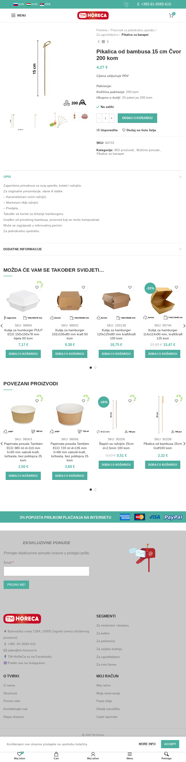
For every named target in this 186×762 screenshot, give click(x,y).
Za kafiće (103, 633)
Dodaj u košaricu (137, 118)
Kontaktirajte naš (15, 709)
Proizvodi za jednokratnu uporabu (132, 30)
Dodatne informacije (22, 249)
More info (147, 744)
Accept (170, 744)
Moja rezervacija (108, 693)
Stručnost (10, 693)
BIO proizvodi (124, 150)
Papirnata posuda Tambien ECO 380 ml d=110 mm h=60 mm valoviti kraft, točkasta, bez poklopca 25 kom (23, 452)
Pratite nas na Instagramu (26, 663)
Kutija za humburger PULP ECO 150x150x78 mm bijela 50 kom (23, 334)
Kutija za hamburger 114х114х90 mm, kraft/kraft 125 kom (162, 334)
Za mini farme (106, 664)
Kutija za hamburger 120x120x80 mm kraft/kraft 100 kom (116, 334)
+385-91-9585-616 (155, 4)
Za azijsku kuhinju (109, 649)
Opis (7, 177)
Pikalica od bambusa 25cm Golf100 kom (163, 446)
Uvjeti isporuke (106, 717)
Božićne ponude (148, 150)
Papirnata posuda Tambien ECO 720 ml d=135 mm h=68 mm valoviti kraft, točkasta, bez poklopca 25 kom (70, 452)
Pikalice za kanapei (135, 34)
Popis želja (104, 701)
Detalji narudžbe (108, 709)
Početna (101, 30)
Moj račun (103, 685)
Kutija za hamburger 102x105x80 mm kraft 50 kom (70, 334)
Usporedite (109, 130)
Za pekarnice (105, 641)
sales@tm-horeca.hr (22, 650)
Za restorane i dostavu (112, 625)
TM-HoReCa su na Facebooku (30, 656)
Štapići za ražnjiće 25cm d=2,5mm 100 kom (116, 446)
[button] (84, 70)
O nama (9, 685)
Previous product (98, 41)
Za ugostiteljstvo (107, 34)
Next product (107, 41)
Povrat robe (11, 701)
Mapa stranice (13, 717)
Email (8, 562)
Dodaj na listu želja (141, 130)
